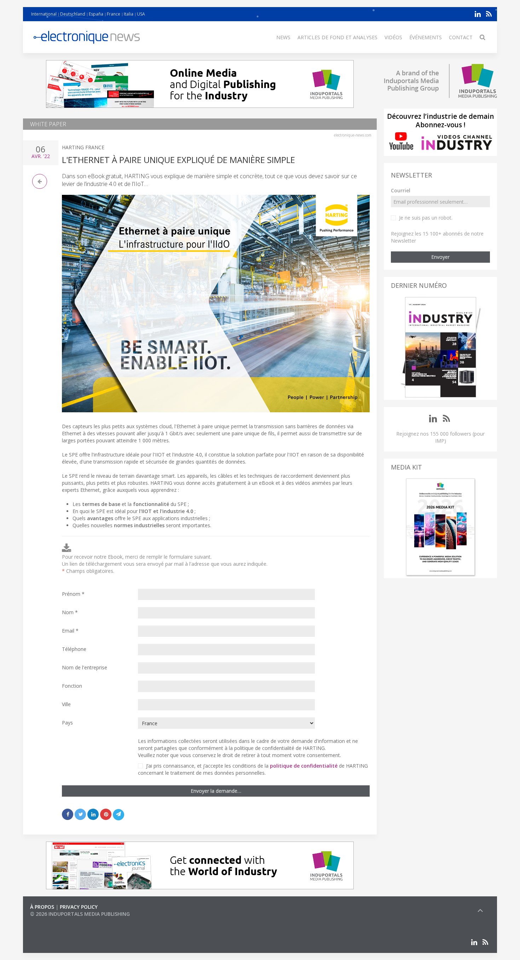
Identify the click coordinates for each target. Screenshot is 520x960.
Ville (66, 704)
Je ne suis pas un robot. (425, 217)
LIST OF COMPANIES (54, 921)
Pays (67, 722)
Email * (70, 630)
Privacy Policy (79, 906)
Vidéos (393, 37)
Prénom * (73, 593)
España (96, 14)
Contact (461, 37)
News (283, 37)
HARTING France (83, 147)
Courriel (400, 190)
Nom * (70, 612)
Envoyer (440, 257)
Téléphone (74, 649)
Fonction (72, 685)
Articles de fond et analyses (337, 37)
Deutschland (72, 14)
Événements (425, 37)
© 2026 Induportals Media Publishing (80, 913)
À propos (42, 906)
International (44, 14)
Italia (128, 14)
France (113, 14)
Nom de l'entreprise (84, 667)
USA (141, 14)
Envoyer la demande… (216, 790)
